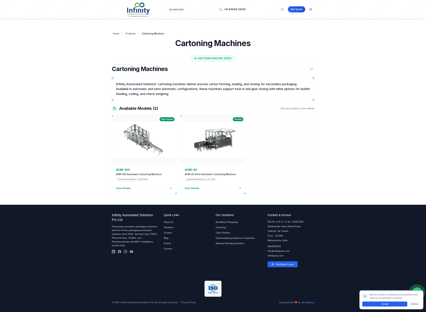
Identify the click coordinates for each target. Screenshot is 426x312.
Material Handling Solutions (230, 243)
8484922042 (274, 246)
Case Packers (223, 232)
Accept (384, 304)
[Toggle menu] (310, 9)
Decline (414, 304)
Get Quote (297, 9)
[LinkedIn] (113, 251)
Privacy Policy (189, 302)
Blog (166, 238)
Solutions (168, 227)
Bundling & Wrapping (227, 222)
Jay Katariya (307, 302)
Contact (168, 232)
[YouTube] (131, 251)
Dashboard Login (285, 264)
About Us (168, 222)
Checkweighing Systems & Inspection (235, 238)
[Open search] (282, 9)
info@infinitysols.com (279, 251)
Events (167, 243)
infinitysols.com (276, 255)
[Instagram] (125, 251)
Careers (168, 248)
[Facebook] (119, 251)
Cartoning (221, 227)
